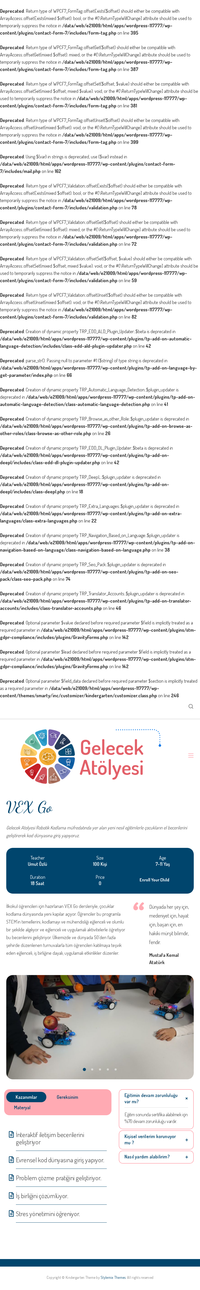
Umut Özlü (37, 864)
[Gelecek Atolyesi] (92, 755)
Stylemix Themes (113, 1277)
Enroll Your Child (154, 879)
